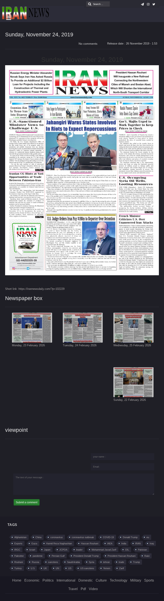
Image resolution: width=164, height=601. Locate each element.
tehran (106, 562)
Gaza (34, 543)
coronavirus (56, 537)
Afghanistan (20, 537)
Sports (149, 580)
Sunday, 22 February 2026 (129, 399)
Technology (118, 580)
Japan (47, 549)
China (38, 537)
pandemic (38, 556)
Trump (136, 562)
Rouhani (18, 562)
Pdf (83, 589)
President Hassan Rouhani (121, 556)
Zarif (121, 568)
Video (93, 589)
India (123, 543)
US (69, 568)
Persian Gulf (58, 556)
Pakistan (142, 549)
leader (79, 549)
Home (16, 580)
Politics (48, 580)
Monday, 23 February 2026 (28, 345)
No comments (88, 43)
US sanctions (87, 568)
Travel (73, 589)
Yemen (106, 568)
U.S (33, 568)
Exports (18, 543)
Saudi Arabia (73, 562)
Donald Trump (130, 537)
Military (135, 580)
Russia (35, 562)
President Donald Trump (86, 556)
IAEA (109, 543)
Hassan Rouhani (89, 543)
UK (45, 568)
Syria (91, 562)
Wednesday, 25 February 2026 (132, 345)
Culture (101, 580)
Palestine (19, 556)
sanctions (53, 562)
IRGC (17, 549)
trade (121, 562)
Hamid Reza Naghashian (59, 543)
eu (147, 537)
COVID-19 (108, 537)
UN (57, 568)
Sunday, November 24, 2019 (39, 34)
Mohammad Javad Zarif (104, 549)
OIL (127, 549)
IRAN (138, 543)
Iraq (152, 543)
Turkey (18, 568)
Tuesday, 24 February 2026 (80, 345)
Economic (32, 580)
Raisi (146, 556)
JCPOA (63, 549)
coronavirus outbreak (83, 537)
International (66, 580)
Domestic (85, 580)
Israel (32, 549)
